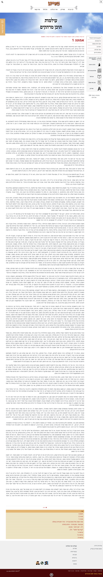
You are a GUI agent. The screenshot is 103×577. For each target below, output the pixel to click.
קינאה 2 (80, 537)
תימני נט (99, 47)
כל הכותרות (98, 41)
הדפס (44, 507)
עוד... (81, 511)
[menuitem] (70, 9)
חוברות (75, 555)
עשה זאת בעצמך (96, 44)
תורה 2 (81, 516)
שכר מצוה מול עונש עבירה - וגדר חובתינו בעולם (68, 522)
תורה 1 (81, 519)
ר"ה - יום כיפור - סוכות (76, 527)
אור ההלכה (54, 9)
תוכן (73, 37)
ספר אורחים (98, 50)
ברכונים (74, 558)
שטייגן (63, 9)
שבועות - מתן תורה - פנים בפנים (72, 524)
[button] (2, 2)
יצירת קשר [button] (2, 28)
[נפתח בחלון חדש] (46, 563)
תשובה (80, 514)
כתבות (69, 37)
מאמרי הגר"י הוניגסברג (61, 37)
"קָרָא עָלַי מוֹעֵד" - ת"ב (76, 530)
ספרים (75, 548)
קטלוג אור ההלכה (71, 546)
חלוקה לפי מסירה (50, 37)
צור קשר (37, 9)
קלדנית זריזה (98, 546)
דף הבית (70, 9)
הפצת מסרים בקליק (96, 549)
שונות (75, 564)
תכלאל (45, 9)
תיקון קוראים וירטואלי (95, 38)
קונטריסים (74, 552)
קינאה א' (80, 535)
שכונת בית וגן (97, 52)
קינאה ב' (80, 532)
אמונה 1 (78, 40)
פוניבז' (43, 37)
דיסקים (74, 561)
